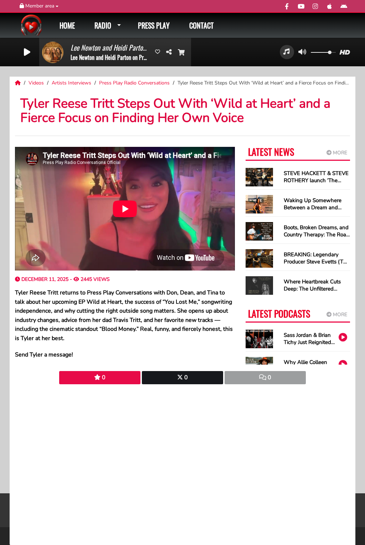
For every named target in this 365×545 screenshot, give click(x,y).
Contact (201, 25)
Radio (102, 25)
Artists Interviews (72, 82)
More (339, 152)
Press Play (154, 25)
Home (67, 25)
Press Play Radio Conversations (135, 82)
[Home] (18, 82)
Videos (37, 82)
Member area (40, 5)
